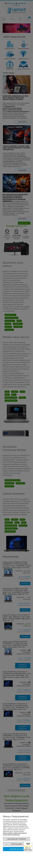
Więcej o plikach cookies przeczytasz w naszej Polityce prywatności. (15, 833)
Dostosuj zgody (16, 844)
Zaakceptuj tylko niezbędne (16, 839)
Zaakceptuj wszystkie (16, 849)
